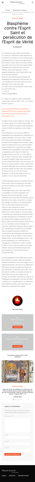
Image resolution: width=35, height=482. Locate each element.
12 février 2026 (17, 396)
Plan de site (12, 475)
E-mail (6, 441)
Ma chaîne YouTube (23, 475)
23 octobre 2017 (17, 342)
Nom (6, 435)
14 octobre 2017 (17, 322)
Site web (6, 447)
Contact (4, 475)
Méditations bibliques (20, 10)
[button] (13, 399)
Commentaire (8, 416)
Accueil (7, 10)
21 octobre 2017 (17, 47)
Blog (17, 317)
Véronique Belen (17, 309)
